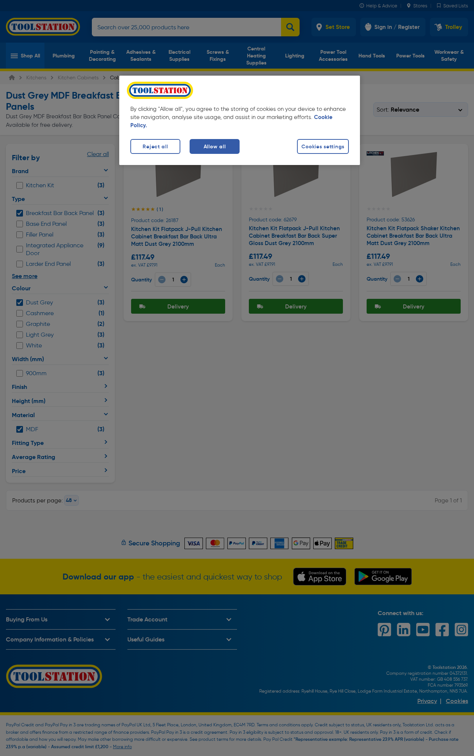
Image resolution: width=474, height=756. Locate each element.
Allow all (215, 146)
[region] (239, 120)
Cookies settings (322, 146)
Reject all (155, 146)
